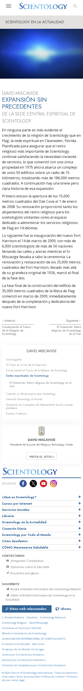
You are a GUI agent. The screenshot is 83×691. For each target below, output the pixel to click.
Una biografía (14, 359)
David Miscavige (38, 622)
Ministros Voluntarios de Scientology (24, 633)
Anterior (9, 320)
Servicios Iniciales (15, 510)
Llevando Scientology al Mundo (24, 399)
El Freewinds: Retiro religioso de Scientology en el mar (66, 330)
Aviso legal (18, 680)
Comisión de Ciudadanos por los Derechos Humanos (34, 665)
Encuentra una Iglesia (24, 573)
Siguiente (72, 320)
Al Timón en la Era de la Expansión (26, 365)
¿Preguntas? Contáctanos (27, 561)
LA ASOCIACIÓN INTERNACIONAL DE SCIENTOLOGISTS (34, 638)
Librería (8, 516)
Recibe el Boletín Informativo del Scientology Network (45, 589)
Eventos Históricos (16, 413)
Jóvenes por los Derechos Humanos (23, 660)
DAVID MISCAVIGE (42, 351)
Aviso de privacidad (28, 676)
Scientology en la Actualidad (24, 522)
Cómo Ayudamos (15, 541)
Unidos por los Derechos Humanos (23, 654)
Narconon (38, 644)
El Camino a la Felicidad (16, 644)
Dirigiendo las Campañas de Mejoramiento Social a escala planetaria (39, 406)
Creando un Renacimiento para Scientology (31, 394)
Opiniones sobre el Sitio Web (29, 567)
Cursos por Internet (17, 503)
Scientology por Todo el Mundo (26, 535)
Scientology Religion (14, 622)
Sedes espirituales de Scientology (27, 376)
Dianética (32, 617)
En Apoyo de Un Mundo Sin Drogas (23, 649)
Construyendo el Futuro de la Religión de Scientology (16, 330)
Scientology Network (53, 617)
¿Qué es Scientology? (19, 497)
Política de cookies (53, 676)
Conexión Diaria (14, 528)
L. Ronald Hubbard (13, 617)
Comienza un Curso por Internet (21, 628)
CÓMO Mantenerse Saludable (25, 547)
